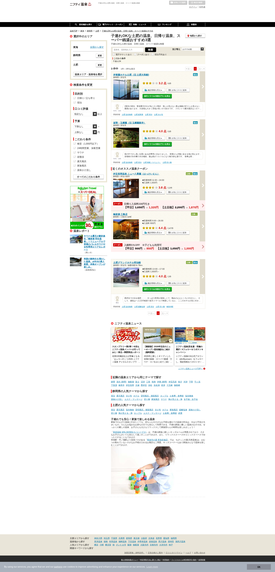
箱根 (106, 541)
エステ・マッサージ (133, 399)
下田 (191, 382)
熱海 (154, 382)
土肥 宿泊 (148, 115)
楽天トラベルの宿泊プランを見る (157, 96)
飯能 (129, 545)
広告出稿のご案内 (155, 553)
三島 (148, 382)
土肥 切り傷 (167, 162)
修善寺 (121, 385)
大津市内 (163, 545)
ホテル (136, 396)
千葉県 (114, 538)
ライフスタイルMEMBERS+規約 (184, 560)
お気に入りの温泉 (178, 3)
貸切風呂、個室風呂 (150, 396)
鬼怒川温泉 (180, 541)
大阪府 (144, 538)
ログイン (193, 7)
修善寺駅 (169, 307)
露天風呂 (120, 396)
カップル (164, 396)
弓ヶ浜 (197, 382)
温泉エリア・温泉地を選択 (88, 74)
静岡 (113, 382)
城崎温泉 (123, 541)
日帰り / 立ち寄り (86, 98)
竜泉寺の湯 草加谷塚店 (157, 440)
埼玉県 (107, 538)
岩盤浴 (80, 157)
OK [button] (258, 567)
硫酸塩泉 (183, 410)
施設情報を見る (154, 90)
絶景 (180, 413)
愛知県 (166, 538)
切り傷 (147, 399)
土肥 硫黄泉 (138, 115)
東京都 (136, 538)
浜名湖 (157, 385)
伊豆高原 (173, 382)
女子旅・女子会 (191, 399)
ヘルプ (188, 553)
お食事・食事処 (177, 396)
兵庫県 (122, 538)
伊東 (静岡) (162, 382)
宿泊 (113, 396)
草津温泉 (98, 541)
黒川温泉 (162, 541)
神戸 (171, 545)
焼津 (163, 385)
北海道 (151, 538)
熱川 (180, 382)
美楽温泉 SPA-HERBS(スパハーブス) (129, 432)
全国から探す (97, 47)
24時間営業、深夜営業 (88, 148)
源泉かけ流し (117, 399)
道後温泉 (153, 541)
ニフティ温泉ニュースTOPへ (190, 369)
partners (58, 567)
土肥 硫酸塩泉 (139, 307)
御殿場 (131, 382)
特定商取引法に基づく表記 (150, 560)
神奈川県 (98, 538)
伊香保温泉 (143, 541)
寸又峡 (170, 385)
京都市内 (154, 545)
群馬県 (129, 538)
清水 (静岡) (121, 382)
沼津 (143, 382)
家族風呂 (155, 399)
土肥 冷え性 (158, 115)
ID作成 (202, 7)
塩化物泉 (189, 396)
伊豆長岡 (130, 385)
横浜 (96, 545)
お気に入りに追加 (179, 90)
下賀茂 (114, 385)
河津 (185, 382)
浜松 (150, 385)
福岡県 (174, 538)
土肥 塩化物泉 (127, 115)
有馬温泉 (113, 541)
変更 (100, 55)
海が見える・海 (175, 399)
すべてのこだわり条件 (88, 177)
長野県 (159, 538)
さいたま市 (121, 545)
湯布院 (171, 541)
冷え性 (129, 396)
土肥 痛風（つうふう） (152, 162)
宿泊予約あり (161, 54)
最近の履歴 (197, 3)
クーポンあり (143, 54)
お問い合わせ (199, 553)
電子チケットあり (124, 54)
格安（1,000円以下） (88, 143)
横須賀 (108, 545)
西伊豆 (144, 385)
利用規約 (166, 560)
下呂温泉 (132, 541)
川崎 (102, 545)
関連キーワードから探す (82, 548)
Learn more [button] (152, 567)
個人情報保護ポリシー (129, 560)
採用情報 (201, 560)
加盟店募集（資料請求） (134, 553)
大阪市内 (144, 545)
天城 (137, 385)
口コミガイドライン (174, 553)
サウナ (164, 399)
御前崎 (177, 385)
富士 (137, 382)
